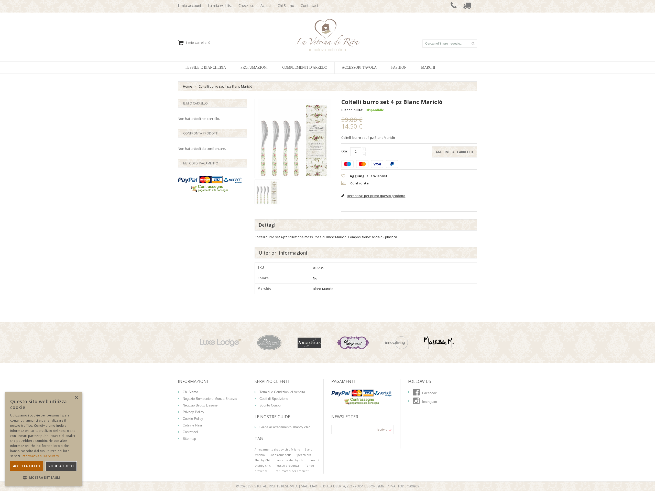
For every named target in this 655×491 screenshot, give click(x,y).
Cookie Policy (193, 419)
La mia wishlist (220, 5)
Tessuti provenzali (287, 465)
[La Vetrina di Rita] (328, 35)
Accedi (265, 5)
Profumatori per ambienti (291, 471)
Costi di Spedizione (273, 399)
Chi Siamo (286, 5)
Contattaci (309, 5)
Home (187, 86)
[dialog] (43, 439)
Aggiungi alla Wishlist (368, 176)
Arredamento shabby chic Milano (277, 449)
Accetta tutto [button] (26, 466)
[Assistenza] (454, 6)
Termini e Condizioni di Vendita (282, 392)
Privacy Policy (193, 412)
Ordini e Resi (192, 425)
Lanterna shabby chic (290, 460)
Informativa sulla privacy (40, 456)
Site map (189, 439)
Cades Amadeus (280, 455)
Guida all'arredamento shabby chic (284, 427)
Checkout (246, 5)
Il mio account (189, 5)
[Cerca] (473, 43)
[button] (43, 477)
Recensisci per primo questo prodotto (376, 195)
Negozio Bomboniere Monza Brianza (210, 399)
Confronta (359, 183)
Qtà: (344, 151)
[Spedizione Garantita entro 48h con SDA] (467, 6)
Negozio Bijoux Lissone (200, 405)
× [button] (76, 398)
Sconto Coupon (270, 405)
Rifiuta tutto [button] (61, 466)
